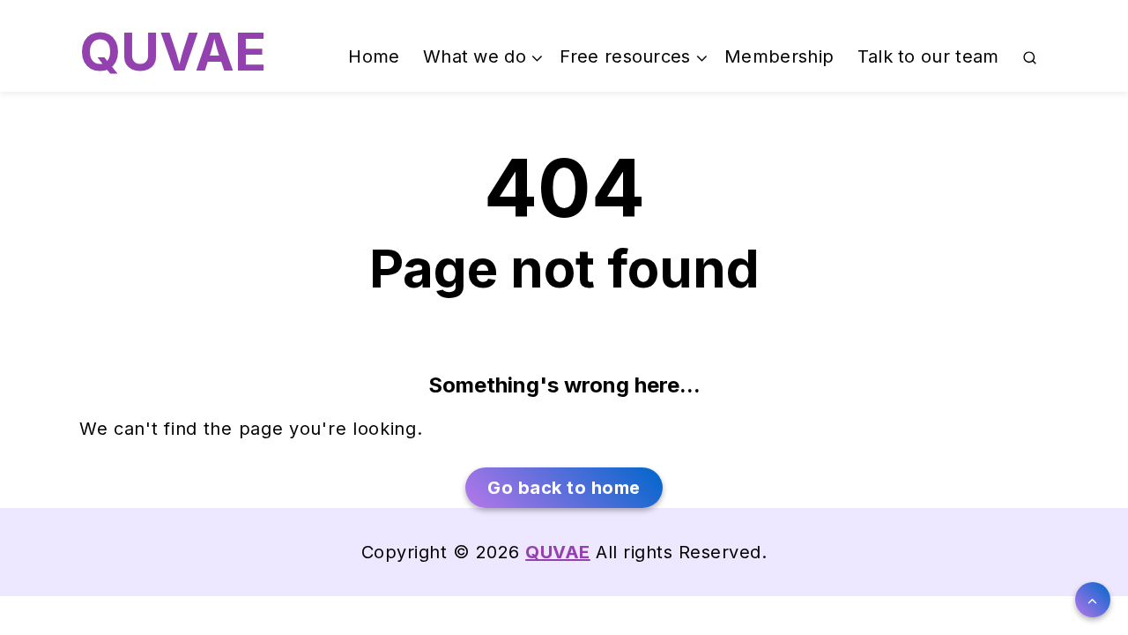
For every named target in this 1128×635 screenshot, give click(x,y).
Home (373, 56)
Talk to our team (928, 56)
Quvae (557, 552)
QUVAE (172, 51)
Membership (779, 56)
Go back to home (564, 487)
